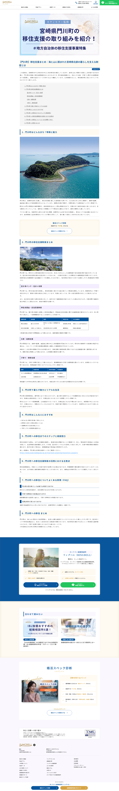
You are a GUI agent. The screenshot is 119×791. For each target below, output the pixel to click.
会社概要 (76, 761)
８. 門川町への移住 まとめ (32, 123)
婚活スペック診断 (23, 777)
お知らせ (49, 770)
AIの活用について (23, 768)
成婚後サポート (23, 775)
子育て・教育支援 (32, 103)
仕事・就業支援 (31, 99)
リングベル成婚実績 (52, 763)
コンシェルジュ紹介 (52, 772)
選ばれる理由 (22, 759)
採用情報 (76, 763)
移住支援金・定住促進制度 (34, 96)
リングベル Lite (51, 759)
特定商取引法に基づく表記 (80, 767)
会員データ (22, 765)
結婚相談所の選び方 (24, 772)
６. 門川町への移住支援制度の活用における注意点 (39, 116)
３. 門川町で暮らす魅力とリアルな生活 (35, 106)
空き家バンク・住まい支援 (35, 93)
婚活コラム (49, 768)
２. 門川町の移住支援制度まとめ (33, 89)
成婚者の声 (49, 761)
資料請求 (76, 759)
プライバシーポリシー (79, 765)
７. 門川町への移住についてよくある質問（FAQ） (38, 120)
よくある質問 (50, 765)
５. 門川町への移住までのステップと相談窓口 (37, 113)
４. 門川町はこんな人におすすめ (33, 109)
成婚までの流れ (23, 770)
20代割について (23, 763)
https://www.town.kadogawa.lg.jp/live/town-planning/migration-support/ (49, 453)
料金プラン (22, 761)
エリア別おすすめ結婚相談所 (54, 775)
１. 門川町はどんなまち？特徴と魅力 (35, 86)
